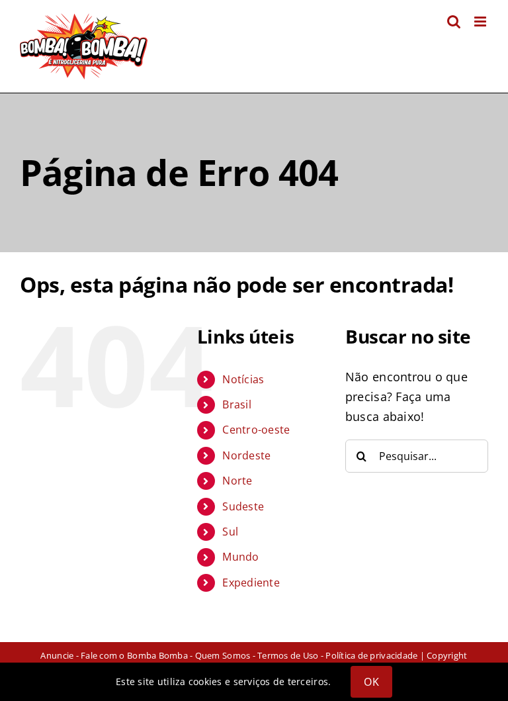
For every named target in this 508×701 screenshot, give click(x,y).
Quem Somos (223, 655)
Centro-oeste (256, 429)
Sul (230, 531)
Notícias (243, 379)
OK (371, 682)
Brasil (236, 404)
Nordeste (246, 455)
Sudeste (243, 506)
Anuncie (56, 655)
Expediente (251, 582)
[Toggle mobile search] (453, 21)
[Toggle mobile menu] (481, 21)
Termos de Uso (287, 655)
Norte (237, 480)
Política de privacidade (371, 655)
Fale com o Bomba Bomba (134, 655)
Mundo (240, 556)
